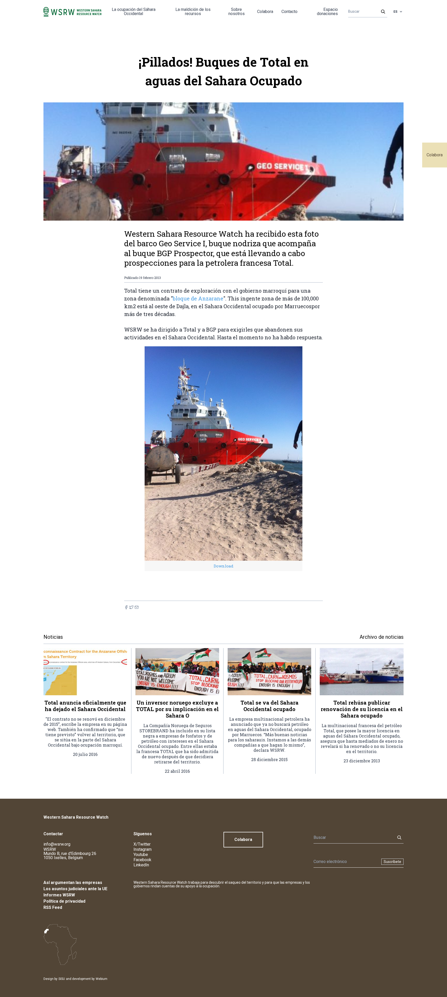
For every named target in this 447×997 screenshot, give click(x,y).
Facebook (142, 859)
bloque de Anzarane (198, 298)
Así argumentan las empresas (72, 882)
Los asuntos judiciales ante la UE (75, 888)
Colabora (435, 154)
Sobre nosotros (236, 11)
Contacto (289, 11)
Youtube (140, 854)
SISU (61, 978)
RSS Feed (52, 907)
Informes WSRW (59, 895)
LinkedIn (141, 864)
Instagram (142, 849)
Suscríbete (392, 862)
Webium (101, 978)
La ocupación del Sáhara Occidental (133, 11)
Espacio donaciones (327, 11)
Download (223, 565)
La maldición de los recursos (193, 11)
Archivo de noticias (382, 637)
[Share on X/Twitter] (131, 607)
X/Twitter (142, 844)
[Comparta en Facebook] (126, 607)
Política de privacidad (64, 901)
